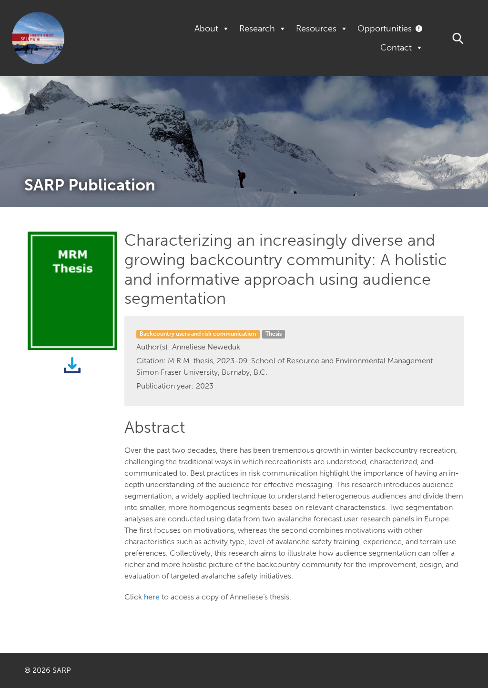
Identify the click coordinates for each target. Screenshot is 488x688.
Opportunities (384, 28)
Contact (396, 47)
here (152, 596)
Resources (316, 28)
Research (257, 28)
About (206, 28)
